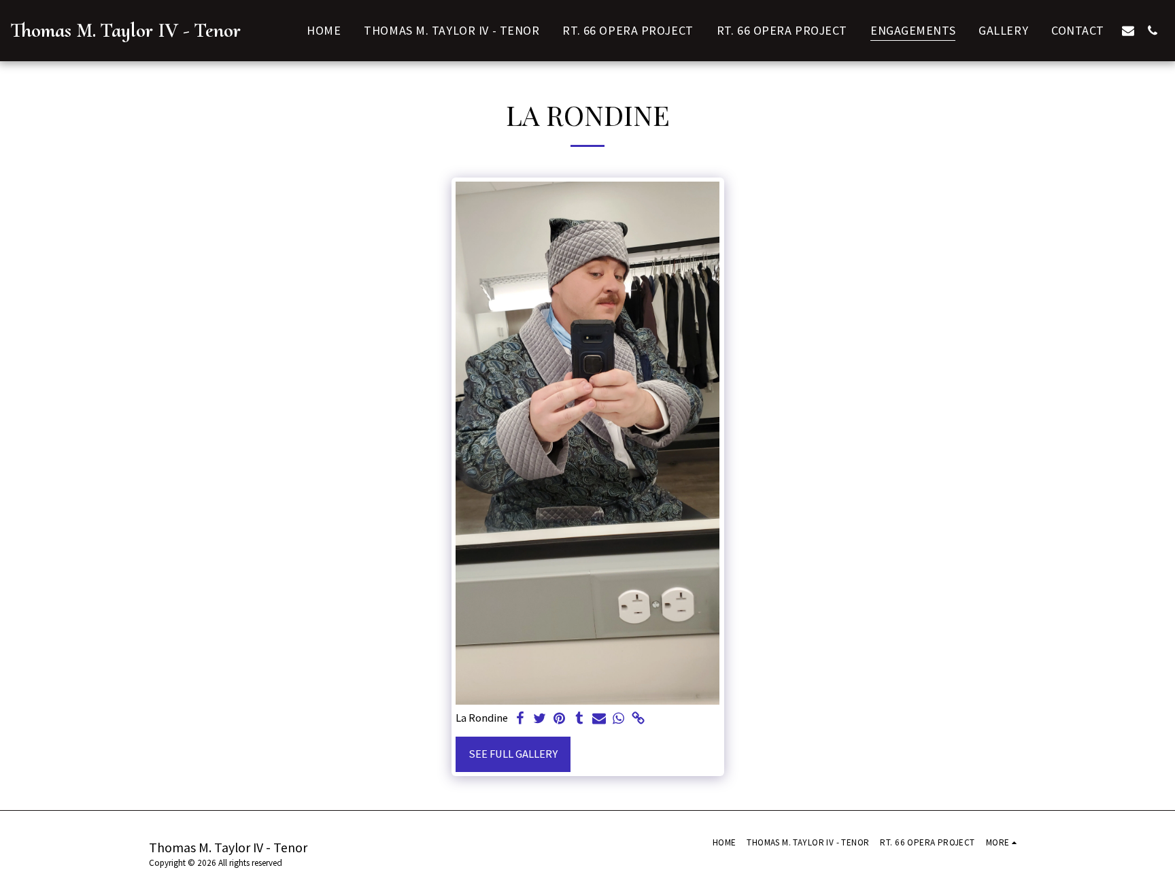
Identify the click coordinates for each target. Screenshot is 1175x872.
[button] (1128, 30)
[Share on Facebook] (520, 719)
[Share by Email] (599, 719)
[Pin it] (560, 719)
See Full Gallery (513, 754)
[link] (638, 719)
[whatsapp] (618, 719)
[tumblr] (579, 719)
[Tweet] (540, 719)
